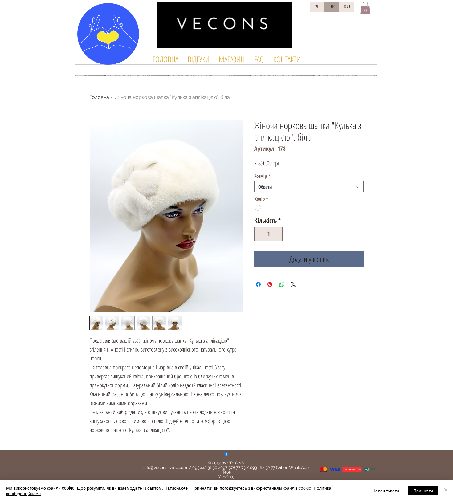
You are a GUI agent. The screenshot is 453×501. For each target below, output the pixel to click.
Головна (99, 97)
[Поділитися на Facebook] (258, 284)
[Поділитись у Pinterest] (270, 284)
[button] (365, 8)
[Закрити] (445, 490)
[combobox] (309, 186)
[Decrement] (260, 234)
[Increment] (276, 234)
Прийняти (423, 490)
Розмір (262, 176)
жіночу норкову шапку (164, 340)
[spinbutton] (268, 234)
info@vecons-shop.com (165, 467)
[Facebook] (226, 454)
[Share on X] (293, 284)
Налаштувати (385, 490)
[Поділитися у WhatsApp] (281, 284)
